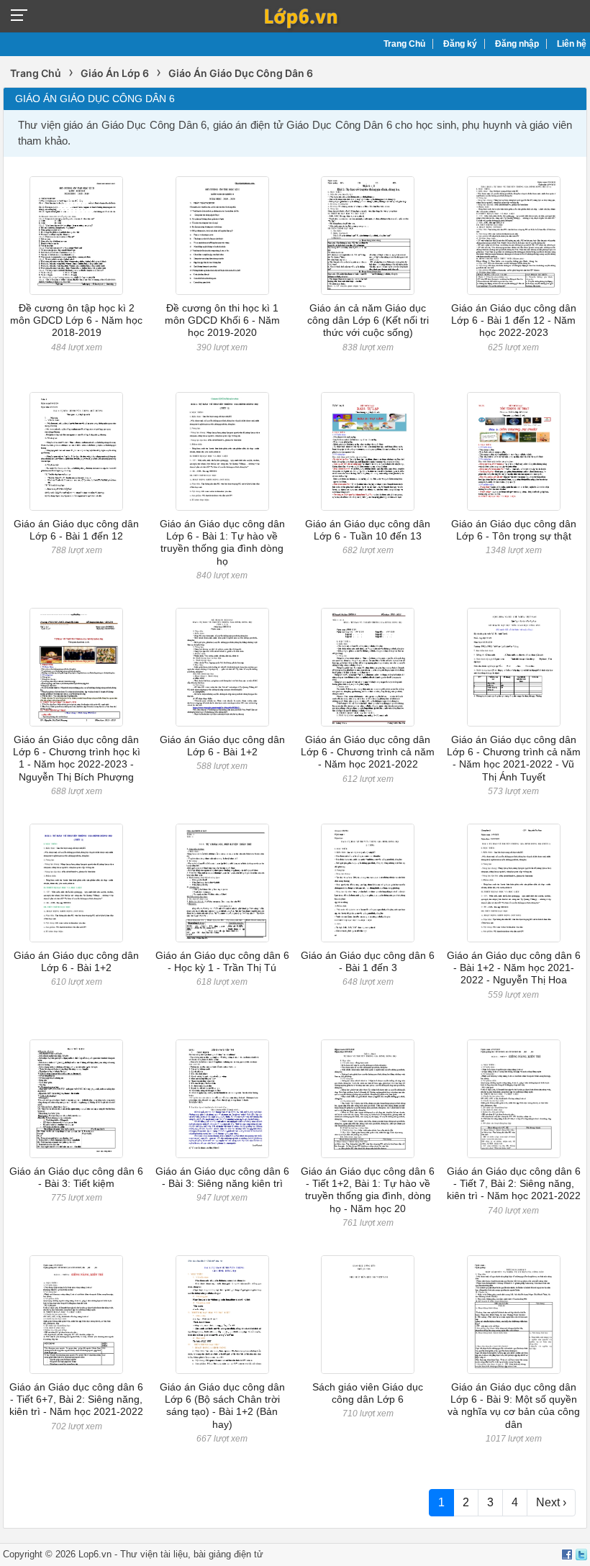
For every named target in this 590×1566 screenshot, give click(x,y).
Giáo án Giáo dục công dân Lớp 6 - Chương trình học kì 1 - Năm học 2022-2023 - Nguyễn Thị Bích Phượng (76, 758)
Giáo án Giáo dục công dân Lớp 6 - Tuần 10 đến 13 (367, 530)
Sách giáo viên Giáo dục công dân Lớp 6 (367, 1393)
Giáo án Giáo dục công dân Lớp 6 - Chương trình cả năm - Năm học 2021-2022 (368, 752)
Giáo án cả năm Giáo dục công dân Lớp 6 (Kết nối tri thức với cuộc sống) (368, 320)
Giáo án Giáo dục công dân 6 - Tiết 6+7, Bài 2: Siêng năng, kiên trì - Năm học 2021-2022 (76, 1399)
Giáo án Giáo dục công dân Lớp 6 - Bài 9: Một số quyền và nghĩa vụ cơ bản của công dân (514, 1405)
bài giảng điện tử (228, 1554)
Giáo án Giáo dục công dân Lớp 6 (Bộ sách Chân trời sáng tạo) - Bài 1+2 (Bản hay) (222, 1405)
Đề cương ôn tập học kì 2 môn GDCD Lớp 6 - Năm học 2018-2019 (76, 320)
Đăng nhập (517, 44)
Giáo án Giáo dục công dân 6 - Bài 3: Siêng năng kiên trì (222, 1177)
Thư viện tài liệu (154, 1554)
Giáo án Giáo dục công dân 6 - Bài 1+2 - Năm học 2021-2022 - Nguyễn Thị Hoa (514, 968)
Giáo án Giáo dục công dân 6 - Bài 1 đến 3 (368, 961)
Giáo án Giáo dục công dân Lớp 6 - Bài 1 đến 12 (76, 530)
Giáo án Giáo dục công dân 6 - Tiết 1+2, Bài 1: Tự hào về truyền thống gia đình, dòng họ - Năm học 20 (368, 1189)
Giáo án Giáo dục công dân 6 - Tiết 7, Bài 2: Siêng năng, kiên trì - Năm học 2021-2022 (514, 1183)
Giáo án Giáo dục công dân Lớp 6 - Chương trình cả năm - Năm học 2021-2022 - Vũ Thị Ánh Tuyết (514, 758)
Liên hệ (571, 44)
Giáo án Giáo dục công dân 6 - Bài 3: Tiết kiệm (76, 1177)
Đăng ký (460, 44)
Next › (551, 1502)
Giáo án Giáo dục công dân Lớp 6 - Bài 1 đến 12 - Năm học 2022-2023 (513, 320)
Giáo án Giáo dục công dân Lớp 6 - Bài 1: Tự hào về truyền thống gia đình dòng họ (222, 542)
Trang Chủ (404, 44)
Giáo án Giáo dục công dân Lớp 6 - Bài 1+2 (222, 745)
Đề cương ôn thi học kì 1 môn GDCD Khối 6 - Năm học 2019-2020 (222, 320)
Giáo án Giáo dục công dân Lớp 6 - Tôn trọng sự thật (513, 530)
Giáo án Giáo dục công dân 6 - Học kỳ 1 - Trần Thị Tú (222, 961)
